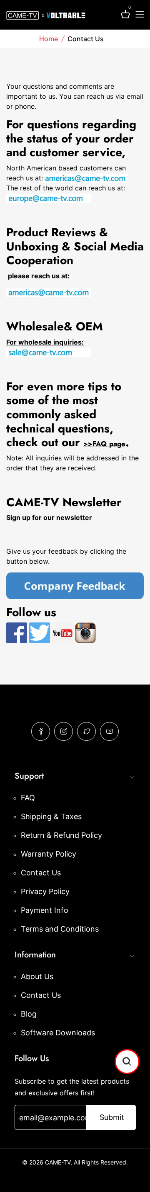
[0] (125, 15)
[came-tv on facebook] (16, 632)
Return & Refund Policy (61, 835)
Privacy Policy (45, 891)
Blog (29, 1014)
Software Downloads (58, 1032)
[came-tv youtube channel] (62, 632)
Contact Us (41, 872)
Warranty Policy (48, 854)
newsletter (74, 517)
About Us (37, 976)
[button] (127, 1061)
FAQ (28, 797)
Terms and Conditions (60, 929)
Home (48, 39)
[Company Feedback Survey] (75, 585)
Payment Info (44, 910)
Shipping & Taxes (51, 816)
